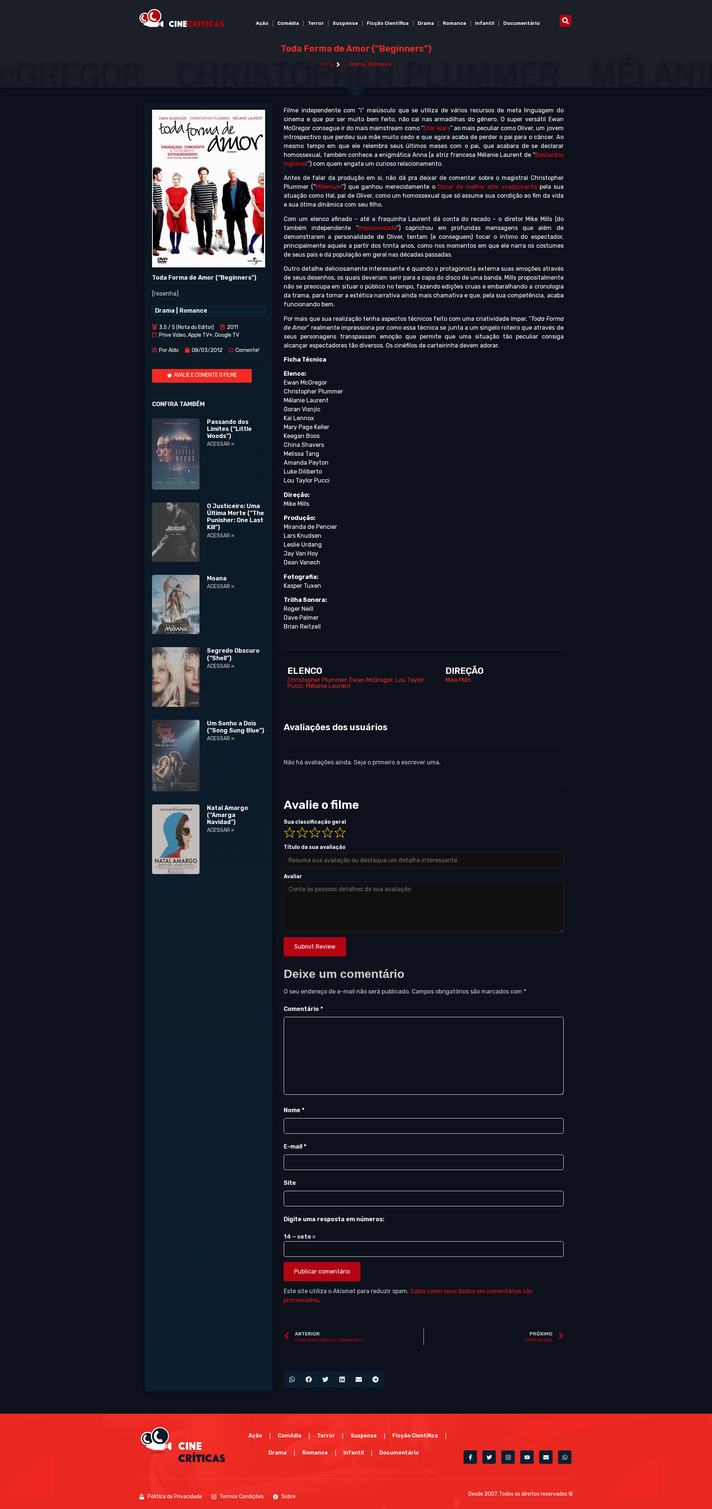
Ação (262, 23)
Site (290, 1182)
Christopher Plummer (316, 679)
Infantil (484, 23)
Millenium (329, 186)
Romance (454, 23)
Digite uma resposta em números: (334, 1219)
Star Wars (436, 128)
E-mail (295, 1146)
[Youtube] (527, 1457)
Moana (217, 578)
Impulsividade (377, 227)
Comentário (303, 1008)
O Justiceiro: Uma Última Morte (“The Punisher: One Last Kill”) (235, 517)
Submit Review (315, 946)
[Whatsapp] (564, 1457)
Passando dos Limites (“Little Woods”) (229, 428)
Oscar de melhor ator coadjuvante (487, 186)
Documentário (521, 23)
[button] (565, 21)
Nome (294, 1110)
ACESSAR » (220, 444)
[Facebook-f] (470, 1457)
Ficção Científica (388, 23)
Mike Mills (458, 679)
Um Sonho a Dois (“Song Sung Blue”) (235, 727)
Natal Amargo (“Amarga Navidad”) (227, 815)
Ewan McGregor (370, 679)
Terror (316, 23)
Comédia (288, 23)
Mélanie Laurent (328, 685)
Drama (426, 23)
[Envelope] (546, 1457)
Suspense (345, 23)
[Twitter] (489, 1457)
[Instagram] (508, 1457)
